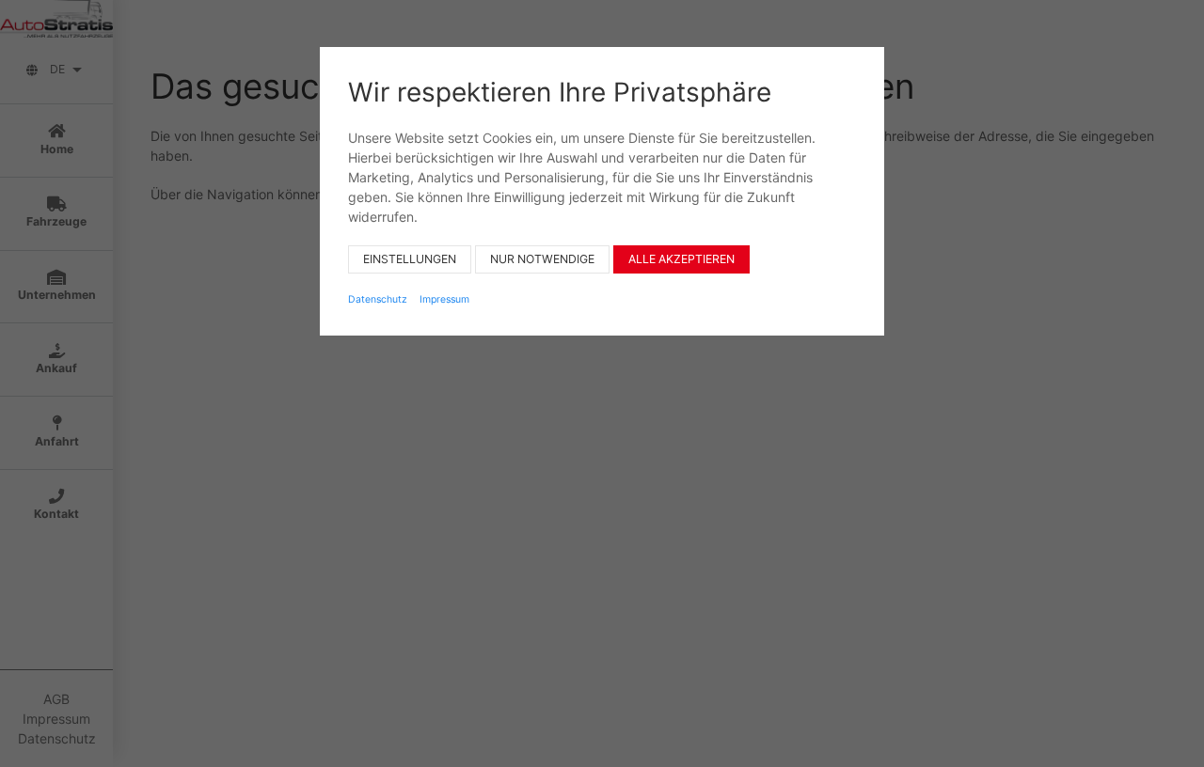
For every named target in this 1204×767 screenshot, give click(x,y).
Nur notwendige (542, 259)
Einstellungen (409, 259)
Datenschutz (377, 299)
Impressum (444, 299)
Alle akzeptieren (681, 259)
